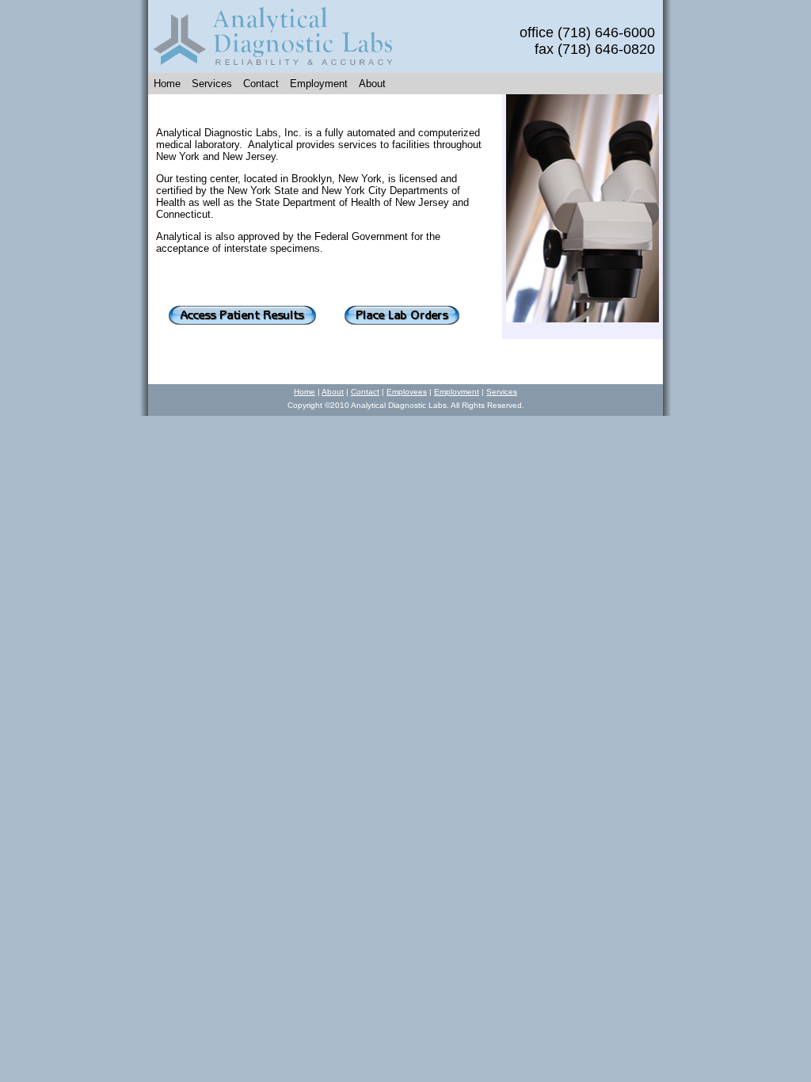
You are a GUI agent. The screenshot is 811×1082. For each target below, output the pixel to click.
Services (212, 84)
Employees (406, 391)
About (372, 84)
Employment (319, 84)
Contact (261, 84)
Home (167, 84)
